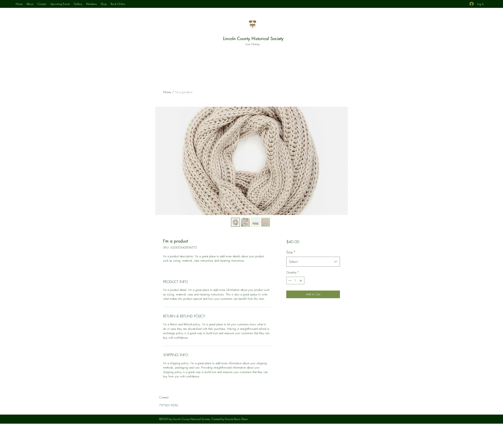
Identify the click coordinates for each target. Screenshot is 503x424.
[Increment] (301, 280)
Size (291, 252)
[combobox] (313, 262)
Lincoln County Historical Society (253, 38)
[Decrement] (289, 280)
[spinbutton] (295, 280)
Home (167, 92)
